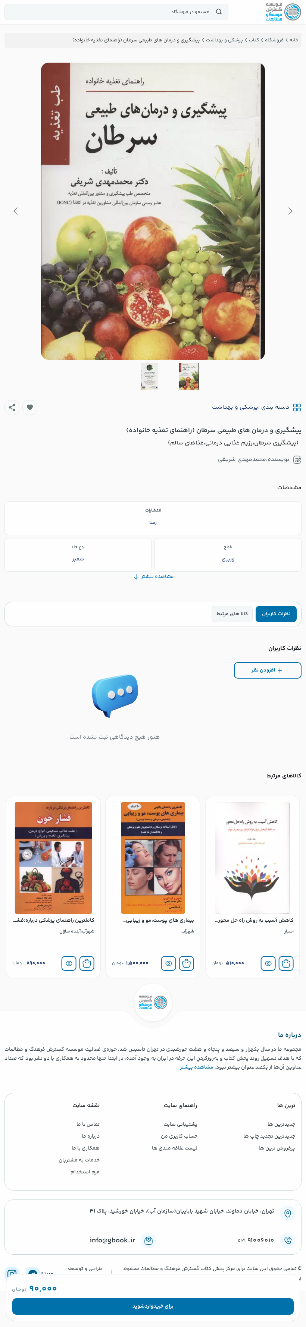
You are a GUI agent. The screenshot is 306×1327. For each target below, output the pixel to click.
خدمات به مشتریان (79, 1160)
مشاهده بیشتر (196, 1067)
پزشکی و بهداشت (235, 407)
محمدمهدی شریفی (242, 459)
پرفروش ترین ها (277, 1148)
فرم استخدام (85, 1172)
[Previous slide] (290, 211)
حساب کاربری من (179, 1136)
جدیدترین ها (281, 1124)
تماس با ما (88, 1124)
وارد (149, 1306)
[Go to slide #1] (189, 376)
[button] (29, 407)
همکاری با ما (86, 1148)
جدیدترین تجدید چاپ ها (269, 1136)
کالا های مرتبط (232, 614)
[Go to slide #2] (150, 376)
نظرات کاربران (276, 614)
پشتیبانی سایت (180, 1124)
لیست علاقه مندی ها (174, 1148)
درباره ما (91, 1136)
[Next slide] (16, 211)
